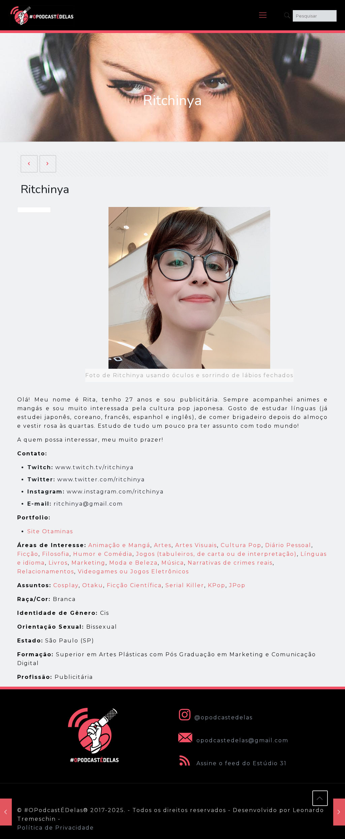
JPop (237, 585)
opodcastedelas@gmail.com (241, 740)
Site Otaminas (50, 531)
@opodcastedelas (223, 717)
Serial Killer (184, 585)
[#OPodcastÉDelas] (42, 15)
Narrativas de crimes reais (230, 563)
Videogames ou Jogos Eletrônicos (133, 571)
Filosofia (55, 554)
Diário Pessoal (288, 545)
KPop (216, 585)
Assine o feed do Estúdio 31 (240, 763)
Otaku (92, 585)
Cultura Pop (241, 545)
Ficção (27, 554)
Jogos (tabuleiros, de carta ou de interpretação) (216, 554)
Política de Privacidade (55, 828)
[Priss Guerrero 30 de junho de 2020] (6, 812)
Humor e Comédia (102, 554)
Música (172, 563)
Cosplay (66, 585)
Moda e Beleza (133, 563)
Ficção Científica (134, 585)
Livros (58, 563)
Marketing (88, 563)
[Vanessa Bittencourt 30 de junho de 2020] (339, 812)
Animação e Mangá (119, 545)
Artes (162, 545)
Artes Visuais (196, 545)
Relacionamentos (45, 571)
